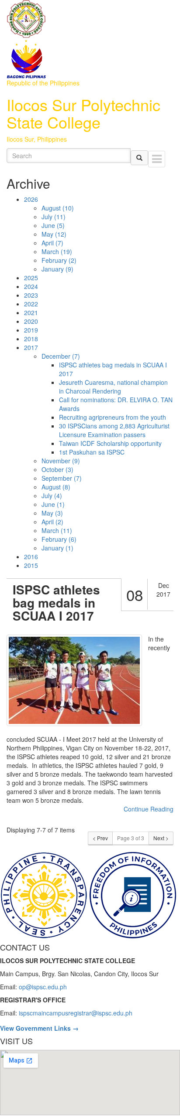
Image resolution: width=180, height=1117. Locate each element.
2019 (31, 330)
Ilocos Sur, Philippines (37, 139)
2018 (31, 338)
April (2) (52, 521)
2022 (31, 303)
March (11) (57, 530)
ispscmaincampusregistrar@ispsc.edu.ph (75, 1012)
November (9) (61, 460)
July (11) (54, 216)
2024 (31, 286)
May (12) (54, 234)
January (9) (57, 269)
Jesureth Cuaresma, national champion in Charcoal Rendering (113, 386)
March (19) (57, 251)
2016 (31, 556)
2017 (31, 347)
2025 (31, 277)
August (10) (58, 208)
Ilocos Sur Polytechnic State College (83, 113)
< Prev (100, 838)
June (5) (53, 225)
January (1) (57, 547)
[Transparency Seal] (44, 894)
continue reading (148, 809)
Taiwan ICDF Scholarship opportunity (110, 443)
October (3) (57, 469)
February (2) (59, 260)
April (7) (52, 242)
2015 (31, 565)
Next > (161, 838)
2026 (31, 199)
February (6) (59, 539)
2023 (31, 295)
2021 (31, 312)
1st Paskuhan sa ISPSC (92, 452)
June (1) (53, 504)
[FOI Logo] (133, 894)
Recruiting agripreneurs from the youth (112, 417)
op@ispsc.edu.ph (43, 986)
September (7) (62, 478)
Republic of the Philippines (43, 82)
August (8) (56, 486)
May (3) (52, 513)
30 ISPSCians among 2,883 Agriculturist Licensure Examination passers (114, 430)
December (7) (61, 356)
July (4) (52, 495)
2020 (31, 321)
